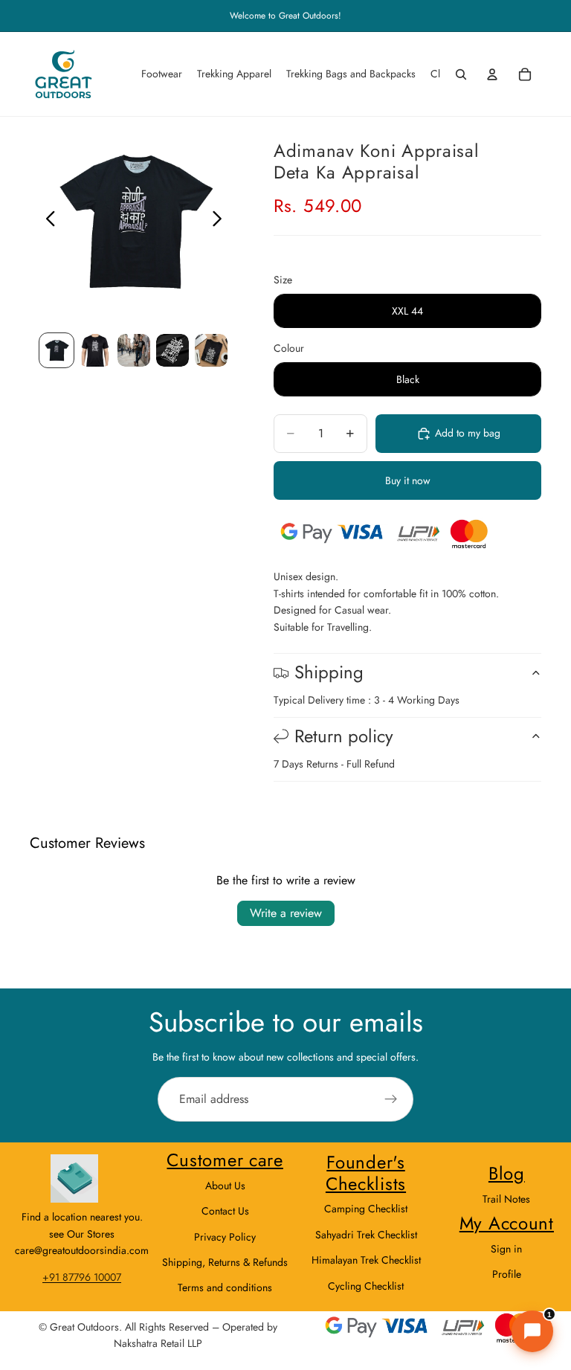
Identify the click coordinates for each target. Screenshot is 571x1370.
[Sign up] (391, 1099)
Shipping (329, 672)
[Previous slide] (46, 221)
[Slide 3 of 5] (133, 350)
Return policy (343, 736)
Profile (506, 1274)
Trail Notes (506, 1198)
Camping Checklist (365, 1208)
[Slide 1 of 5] (56, 350)
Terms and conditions (225, 1287)
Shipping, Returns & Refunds (225, 1262)
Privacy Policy (225, 1236)
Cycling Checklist (366, 1286)
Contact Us (225, 1210)
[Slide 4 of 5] (172, 350)
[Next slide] (221, 221)
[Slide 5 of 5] (211, 350)
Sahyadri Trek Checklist (366, 1234)
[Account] (492, 74)
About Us (225, 1185)
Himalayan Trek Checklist (366, 1259)
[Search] (461, 74)
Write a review (286, 913)
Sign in (506, 1248)
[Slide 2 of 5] (95, 350)
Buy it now (407, 480)
